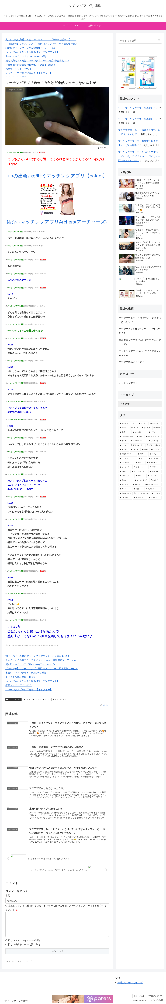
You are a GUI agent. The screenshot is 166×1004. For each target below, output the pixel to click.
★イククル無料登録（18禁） (20, 677)
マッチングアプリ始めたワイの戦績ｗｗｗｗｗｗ (140, 353)
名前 (7, 895)
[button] (159, 40)
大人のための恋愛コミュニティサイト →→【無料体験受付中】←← (40, 39)
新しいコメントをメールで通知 (24, 940)
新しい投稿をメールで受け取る (24, 944)
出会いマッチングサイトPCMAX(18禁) (25, 56)
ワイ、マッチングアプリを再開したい (138, 108)
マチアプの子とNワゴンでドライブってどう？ (139, 331)
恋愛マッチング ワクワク (18, 69)
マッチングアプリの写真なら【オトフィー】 (28, 73)
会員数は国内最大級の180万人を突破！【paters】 (31, 65)
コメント (11, 910)
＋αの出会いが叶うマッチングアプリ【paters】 (56, 175)
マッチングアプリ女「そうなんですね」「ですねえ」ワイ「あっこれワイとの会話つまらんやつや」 (139, 156)
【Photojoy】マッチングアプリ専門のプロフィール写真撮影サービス (41, 43)
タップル (37, 699)
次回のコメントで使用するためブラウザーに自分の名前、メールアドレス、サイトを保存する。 (58, 905)
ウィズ (28, 699)
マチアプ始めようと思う (131, 362)
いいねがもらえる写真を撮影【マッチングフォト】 (32, 52)
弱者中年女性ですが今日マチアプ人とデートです (140, 342)
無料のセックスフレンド (130, 982)
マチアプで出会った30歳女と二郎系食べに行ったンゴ (140, 320)
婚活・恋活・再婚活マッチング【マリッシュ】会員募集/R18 (37, 60)
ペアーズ (48, 699)
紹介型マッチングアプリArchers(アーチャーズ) (30, 48)
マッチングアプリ (14, 699)
